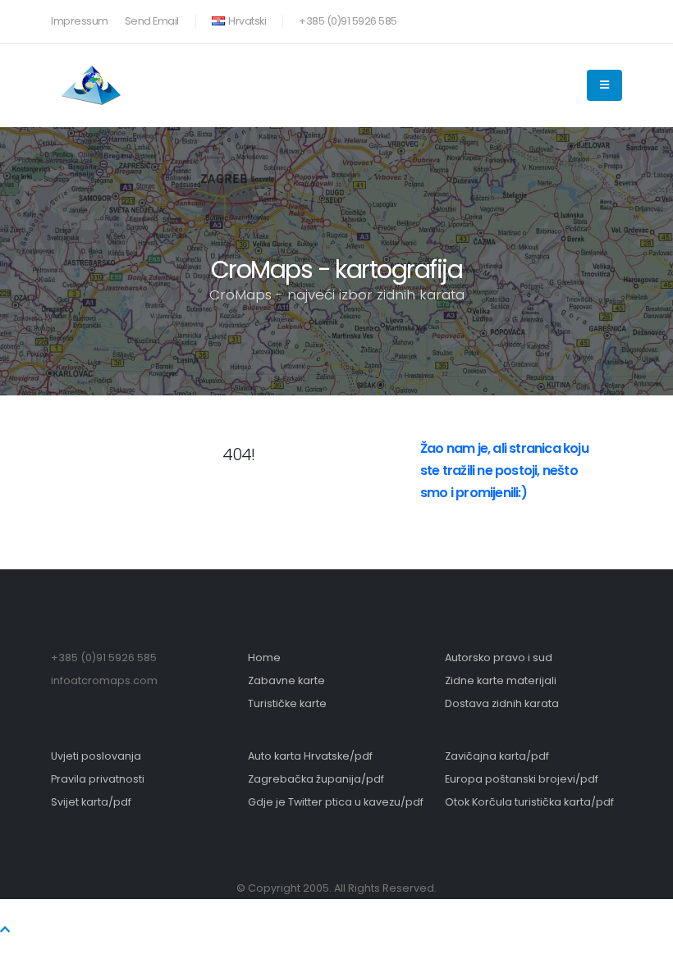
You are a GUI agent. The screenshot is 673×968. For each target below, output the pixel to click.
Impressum (79, 21)
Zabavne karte (286, 680)
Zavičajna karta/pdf (497, 756)
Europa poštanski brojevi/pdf (521, 779)
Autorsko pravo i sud (498, 657)
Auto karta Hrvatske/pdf (310, 756)
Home (264, 657)
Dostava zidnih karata (502, 703)
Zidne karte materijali (500, 680)
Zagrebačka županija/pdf (316, 779)
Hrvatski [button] (247, 21)
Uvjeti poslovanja (96, 756)
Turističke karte (287, 703)
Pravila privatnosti (97, 779)
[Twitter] (582, 18)
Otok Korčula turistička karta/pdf (529, 802)
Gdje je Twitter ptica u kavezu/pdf (335, 802)
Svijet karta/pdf (91, 802)
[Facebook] (555, 18)
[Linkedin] (609, 18)
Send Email (152, 21)
